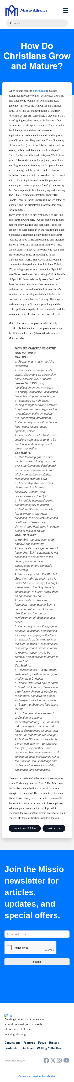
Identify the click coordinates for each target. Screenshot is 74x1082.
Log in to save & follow (24, 828)
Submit (37, 961)
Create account (54, 828)
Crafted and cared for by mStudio (36, 1076)
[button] (65, 10)
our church (39, 90)
